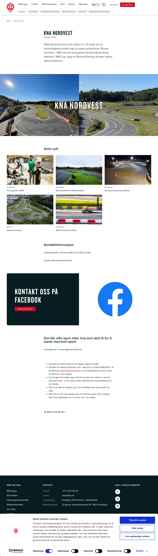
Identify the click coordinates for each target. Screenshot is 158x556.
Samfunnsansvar (68, 12)
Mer (94, 4)
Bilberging (22, 4)
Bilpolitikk (83, 4)
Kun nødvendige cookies (137, 536)
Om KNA (11, 509)
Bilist (62, 4)
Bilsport (72, 4)
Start (8, 21)
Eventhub (82, 12)
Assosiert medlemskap (50, 12)
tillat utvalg (137, 528)
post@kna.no (68, 495)
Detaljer (140, 551)
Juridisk (34, 4)
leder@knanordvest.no (70, 370)
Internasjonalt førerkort (18, 500)
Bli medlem (127, 5)
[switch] (74, 551)
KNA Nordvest (25, 309)
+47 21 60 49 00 (70, 491)
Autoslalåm (33, 12)
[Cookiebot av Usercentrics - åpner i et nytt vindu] (16, 551)
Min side (114, 5)
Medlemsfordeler (49, 4)
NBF (97, 364)
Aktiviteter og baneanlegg (99, 12)
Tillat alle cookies (137, 520)
